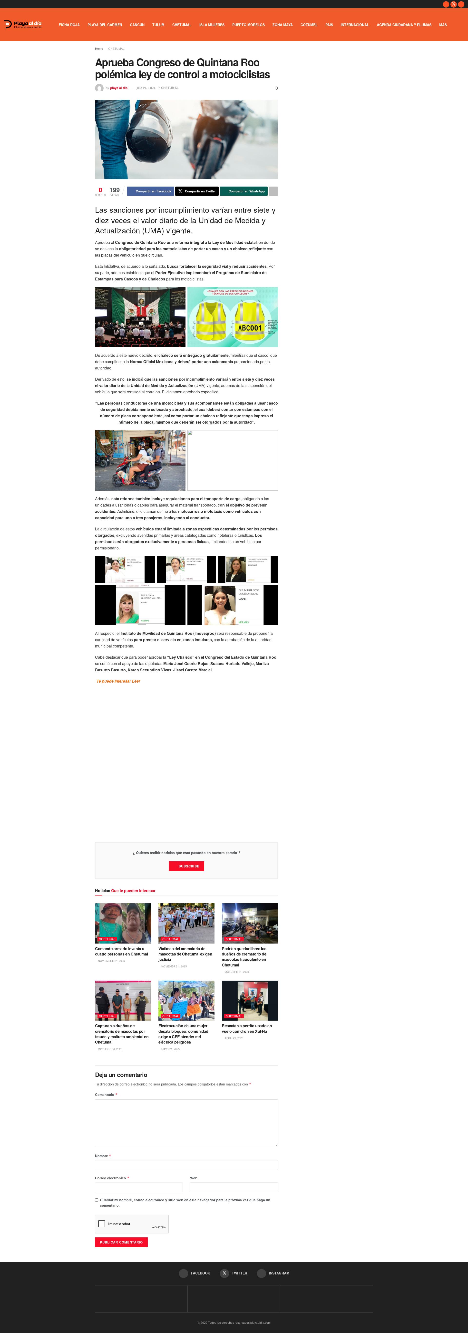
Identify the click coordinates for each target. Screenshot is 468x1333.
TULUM (158, 24)
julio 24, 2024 (145, 87)
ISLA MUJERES (211, 24)
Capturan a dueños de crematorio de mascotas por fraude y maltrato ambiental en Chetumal (121, 1034)
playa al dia (118, 87)
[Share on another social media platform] (273, 191)
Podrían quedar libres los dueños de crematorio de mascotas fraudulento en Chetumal (244, 957)
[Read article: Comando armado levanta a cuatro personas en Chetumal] (123, 923)
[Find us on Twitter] (453, 4)
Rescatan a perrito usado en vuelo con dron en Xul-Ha (247, 1028)
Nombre (103, 1155)
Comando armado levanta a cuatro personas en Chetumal (122, 951)
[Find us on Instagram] (461, 4)
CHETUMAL (182, 24)
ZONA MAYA (283, 24)
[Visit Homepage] (23, 25)
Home (99, 48)
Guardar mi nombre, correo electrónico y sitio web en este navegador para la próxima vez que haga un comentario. (185, 1202)
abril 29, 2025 (233, 1038)
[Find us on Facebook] (446, 4)
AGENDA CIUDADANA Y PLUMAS (404, 24)
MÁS (443, 24)
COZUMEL (309, 24)
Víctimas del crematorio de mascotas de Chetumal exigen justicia (185, 954)
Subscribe (189, 866)
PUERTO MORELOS (248, 24)
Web (193, 1177)
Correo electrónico (112, 1177)
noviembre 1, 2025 (174, 966)
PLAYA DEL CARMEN (105, 24)
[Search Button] (462, 25)
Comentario (106, 1094)
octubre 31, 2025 (236, 972)
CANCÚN (137, 24)
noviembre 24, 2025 (111, 961)
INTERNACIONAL (355, 24)
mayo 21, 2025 (170, 1049)
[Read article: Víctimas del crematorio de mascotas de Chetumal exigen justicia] (186, 923)
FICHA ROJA (69, 24)
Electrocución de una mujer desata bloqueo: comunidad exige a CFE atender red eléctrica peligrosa (183, 1034)
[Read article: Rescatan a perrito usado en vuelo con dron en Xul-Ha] (250, 1001)
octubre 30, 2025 (109, 1049)
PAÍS (329, 24)
